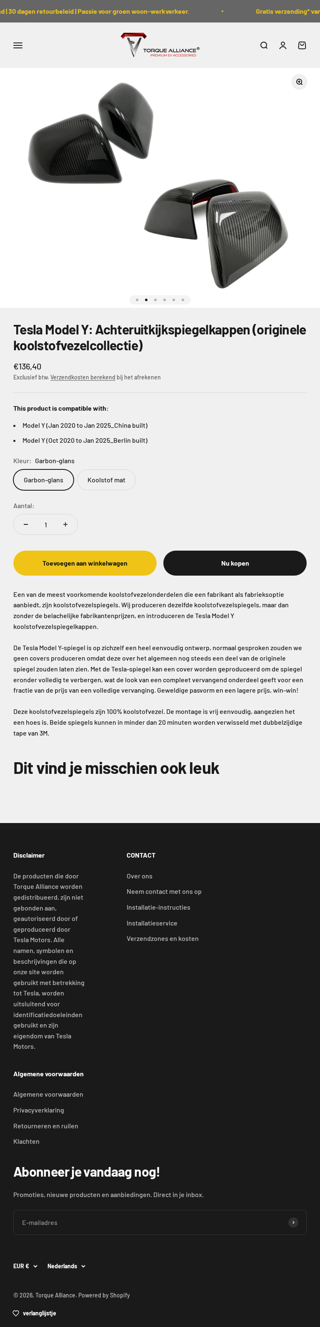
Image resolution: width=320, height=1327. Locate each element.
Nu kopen (235, 563)
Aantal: (24, 505)
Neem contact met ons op (164, 891)
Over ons (139, 876)
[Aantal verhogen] (65, 524)
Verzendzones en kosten (163, 938)
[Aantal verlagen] (26, 524)
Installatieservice (152, 923)
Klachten (26, 1141)
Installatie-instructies (158, 907)
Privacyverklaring (38, 1110)
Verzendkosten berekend (82, 377)
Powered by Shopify (104, 1295)
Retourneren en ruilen (45, 1126)
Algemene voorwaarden (48, 1094)
